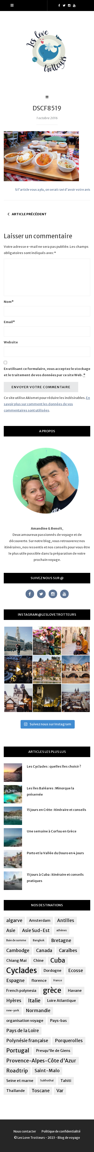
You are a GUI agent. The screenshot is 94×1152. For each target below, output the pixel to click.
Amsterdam (39, 920)
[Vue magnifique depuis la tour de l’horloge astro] (76, 698)
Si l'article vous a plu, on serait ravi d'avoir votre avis (52, 189)
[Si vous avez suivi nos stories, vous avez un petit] (18, 641)
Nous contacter (25, 1131)
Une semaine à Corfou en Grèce (51, 831)
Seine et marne (19, 1080)
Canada (44, 950)
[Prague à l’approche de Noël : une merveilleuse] (18, 669)
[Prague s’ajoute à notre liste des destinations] (47, 698)
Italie (34, 1000)
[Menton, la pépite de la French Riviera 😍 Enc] (47, 669)
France (57, 980)
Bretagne (61, 940)
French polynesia (21, 990)
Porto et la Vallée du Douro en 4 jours (55, 853)
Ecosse (75, 970)
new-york (12, 1010)
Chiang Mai (16, 960)
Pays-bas (58, 1020)
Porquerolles (69, 1040)
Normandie (38, 1010)
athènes (61, 930)
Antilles (65, 920)
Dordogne (52, 970)
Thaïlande (15, 1090)
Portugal (17, 1050)
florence (39, 980)
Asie (10, 930)
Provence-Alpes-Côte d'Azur (41, 1060)
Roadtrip (17, 1070)
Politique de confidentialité (61, 1131)
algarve (14, 920)
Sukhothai (47, 1080)
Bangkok (38, 940)
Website (11, 342)
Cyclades (21, 970)
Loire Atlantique (61, 1000)
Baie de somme (16, 940)
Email (9, 322)
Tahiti (65, 1080)
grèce (52, 990)
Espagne (15, 980)
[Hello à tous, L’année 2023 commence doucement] (18, 698)
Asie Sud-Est (36, 930)
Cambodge (17, 950)
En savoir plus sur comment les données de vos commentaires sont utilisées (47, 404)
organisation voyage (24, 1020)
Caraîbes (68, 950)
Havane (75, 990)
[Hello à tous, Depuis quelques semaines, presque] (47, 641)
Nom (9, 302)
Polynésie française (27, 1040)
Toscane (41, 1090)
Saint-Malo (47, 1070)
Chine (38, 960)
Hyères (13, 1000)
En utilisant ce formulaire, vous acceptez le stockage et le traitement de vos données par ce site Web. (47, 372)
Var (59, 1090)
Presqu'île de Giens (53, 1050)
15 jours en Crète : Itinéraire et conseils (56, 810)
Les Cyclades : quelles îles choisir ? (54, 766)
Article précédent (29, 214)
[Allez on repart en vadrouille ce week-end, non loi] (76, 641)
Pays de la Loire (22, 1030)
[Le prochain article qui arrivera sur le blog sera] (76, 669)
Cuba (57, 960)
